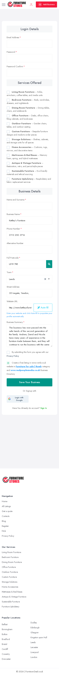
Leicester (34, 647)
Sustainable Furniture (11, 601)
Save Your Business (29, 382)
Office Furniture (9, 567)
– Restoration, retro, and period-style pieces (25, 165)
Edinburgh (35, 627)
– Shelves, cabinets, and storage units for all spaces (28, 141)
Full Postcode (12, 257)
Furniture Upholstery (10, 606)
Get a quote (7, 511)
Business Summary (15, 322)
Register (5, 526)
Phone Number (13, 228)
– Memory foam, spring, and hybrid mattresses (27, 157)
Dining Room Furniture (12, 562)
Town (9, 272)
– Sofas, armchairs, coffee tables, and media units (25, 93)
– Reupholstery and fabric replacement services (29, 180)
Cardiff (5, 649)
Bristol (4, 644)
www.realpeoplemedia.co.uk (25, 370)
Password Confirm (15, 66)
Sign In (43, 408)
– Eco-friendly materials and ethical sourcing (27, 172)
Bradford (6, 639)
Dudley (34, 622)
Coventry (6, 654)
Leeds (33, 642)
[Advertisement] (29, 432)
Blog (4, 521)
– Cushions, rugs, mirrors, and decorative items (27, 149)
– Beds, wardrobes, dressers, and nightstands (28, 101)
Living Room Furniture (11, 552)
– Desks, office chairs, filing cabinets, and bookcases (28, 117)
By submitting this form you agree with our (28, 354)
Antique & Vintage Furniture (14, 596)
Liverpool (35, 652)
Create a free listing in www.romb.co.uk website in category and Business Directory (28, 368)
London (34, 657)
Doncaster (6, 658)
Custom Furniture (9, 576)
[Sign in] (31, 4)
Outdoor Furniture (10, 572)
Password (11, 51)
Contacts (5, 516)
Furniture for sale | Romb (29, 366)
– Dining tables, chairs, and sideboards (28, 109)
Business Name (13, 214)
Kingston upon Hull (39, 637)
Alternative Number (15, 243)
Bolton (4, 634)
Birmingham (7, 629)
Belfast (4, 624)
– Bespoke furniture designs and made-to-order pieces (27, 133)
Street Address (13, 286)
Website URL (12, 301)
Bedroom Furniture (10, 557)
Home (4, 501)
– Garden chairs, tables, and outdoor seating (27, 125)
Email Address (13, 37)
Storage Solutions (9, 581)
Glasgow (35, 632)
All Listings (6, 506)
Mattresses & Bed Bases (12, 591)
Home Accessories (10, 586)
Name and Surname (15, 199)
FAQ (4, 530)
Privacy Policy (13, 355)
